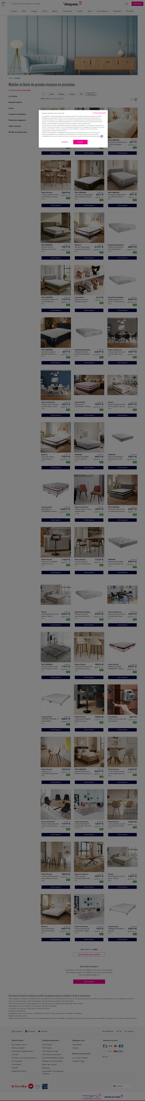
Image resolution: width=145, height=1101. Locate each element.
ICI (102, 136)
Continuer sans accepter (99, 112)
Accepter (80, 142)
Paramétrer (64, 142)
